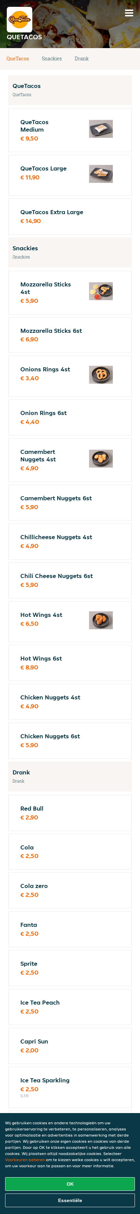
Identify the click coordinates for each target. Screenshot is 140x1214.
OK (70, 1184)
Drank (82, 58)
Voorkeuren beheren (25, 1159)
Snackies (52, 58)
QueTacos (17, 58)
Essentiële (70, 1200)
